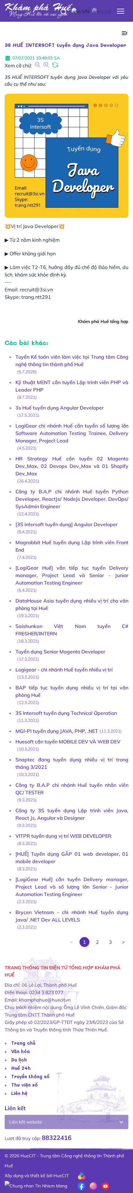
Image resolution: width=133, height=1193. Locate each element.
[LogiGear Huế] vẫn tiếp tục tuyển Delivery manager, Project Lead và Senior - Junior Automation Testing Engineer (71, 575)
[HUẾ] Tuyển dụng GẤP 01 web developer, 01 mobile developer (71, 857)
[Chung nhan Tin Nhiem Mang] (36, 1185)
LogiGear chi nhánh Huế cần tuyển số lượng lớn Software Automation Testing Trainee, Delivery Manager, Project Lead (71, 433)
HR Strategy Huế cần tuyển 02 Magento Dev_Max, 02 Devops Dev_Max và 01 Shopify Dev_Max (71, 466)
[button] (124, 33)
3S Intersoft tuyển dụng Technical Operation (66, 713)
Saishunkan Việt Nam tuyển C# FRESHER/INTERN (71, 630)
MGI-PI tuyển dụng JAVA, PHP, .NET (56, 731)
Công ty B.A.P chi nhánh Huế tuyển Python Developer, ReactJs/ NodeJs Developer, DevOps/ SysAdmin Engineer (71, 498)
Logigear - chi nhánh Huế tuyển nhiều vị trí (64, 669)
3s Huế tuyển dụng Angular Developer (59, 408)
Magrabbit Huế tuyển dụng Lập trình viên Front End (71, 546)
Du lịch (19, 1059)
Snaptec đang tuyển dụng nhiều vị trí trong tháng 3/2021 (71, 763)
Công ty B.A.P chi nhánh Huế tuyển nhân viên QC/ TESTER (71, 789)
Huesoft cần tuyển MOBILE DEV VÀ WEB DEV (67, 741)
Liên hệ (19, 1093)
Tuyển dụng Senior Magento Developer (60, 651)
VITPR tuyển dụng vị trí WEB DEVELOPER (63, 836)
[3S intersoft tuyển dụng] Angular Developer (66, 524)
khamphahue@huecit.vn (45, 1000)
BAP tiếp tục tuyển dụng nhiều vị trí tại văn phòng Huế (71, 691)
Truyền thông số (30, 1076)
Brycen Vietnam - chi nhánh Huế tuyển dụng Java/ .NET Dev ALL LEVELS (71, 916)
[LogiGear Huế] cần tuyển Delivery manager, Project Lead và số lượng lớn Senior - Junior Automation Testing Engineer (71, 886)
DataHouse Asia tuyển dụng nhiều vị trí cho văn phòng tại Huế (71, 604)
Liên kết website (25, 1122)
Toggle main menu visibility (120, 10)
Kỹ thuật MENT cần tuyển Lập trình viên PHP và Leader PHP (71, 386)
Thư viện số (24, 1085)
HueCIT (61, 1175)
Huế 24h (21, 1068)
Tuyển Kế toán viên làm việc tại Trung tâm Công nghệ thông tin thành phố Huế (71, 360)
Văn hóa (20, 1051)
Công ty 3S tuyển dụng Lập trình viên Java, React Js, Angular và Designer (71, 814)
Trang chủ (23, 1043)
